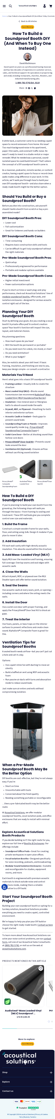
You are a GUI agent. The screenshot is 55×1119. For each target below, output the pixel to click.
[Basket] (51, 6)
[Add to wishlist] (40, 968)
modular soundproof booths (16, 296)
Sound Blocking (27, 27)
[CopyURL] (35, 88)
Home (4, 16)
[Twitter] (32, 88)
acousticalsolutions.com (14, 948)
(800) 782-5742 (12, 945)
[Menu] (4, 6)
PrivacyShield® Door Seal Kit (19, 441)
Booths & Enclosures (34, 843)
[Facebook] (29, 88)
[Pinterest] (26, 88)
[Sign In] (45, 6)
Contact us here (45, 924)
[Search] (10, 6)
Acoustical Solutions (15, 812)
